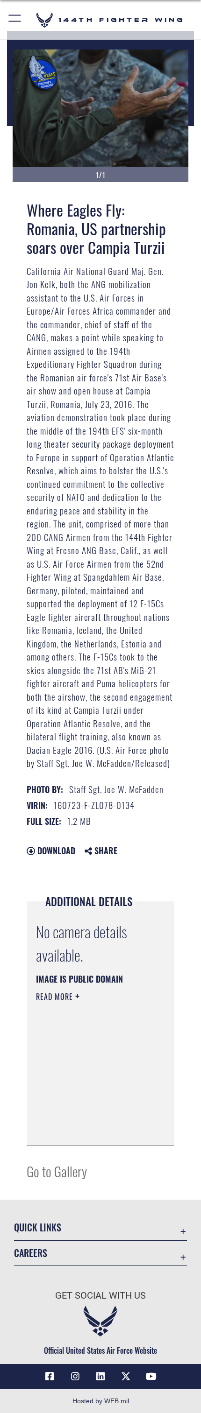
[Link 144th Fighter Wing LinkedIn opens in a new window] (100, 1377)
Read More (55, 996)
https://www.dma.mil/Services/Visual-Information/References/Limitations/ (93, 1128)
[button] (15, 20)
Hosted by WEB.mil (100, 1401)
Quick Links (37, 1227)
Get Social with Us (100, 1295)
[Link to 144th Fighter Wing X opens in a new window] (126, 1377)
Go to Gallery (57, 1171)
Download (55, 850)
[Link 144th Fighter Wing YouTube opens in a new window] (151, 1377)
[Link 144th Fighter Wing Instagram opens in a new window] (75, 1377)
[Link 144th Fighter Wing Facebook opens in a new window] (50, 1377)
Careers (30, 1253)
